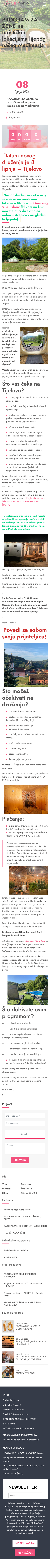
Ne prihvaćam (25, 1543)
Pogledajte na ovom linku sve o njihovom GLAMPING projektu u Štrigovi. (23, 501)
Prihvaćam (25, 1553)
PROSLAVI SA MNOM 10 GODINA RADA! (23, 1452)
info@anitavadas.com (19, 1414)
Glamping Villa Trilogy (35, 941)
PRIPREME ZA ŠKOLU (13, 1473)
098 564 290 (17, 1409)
